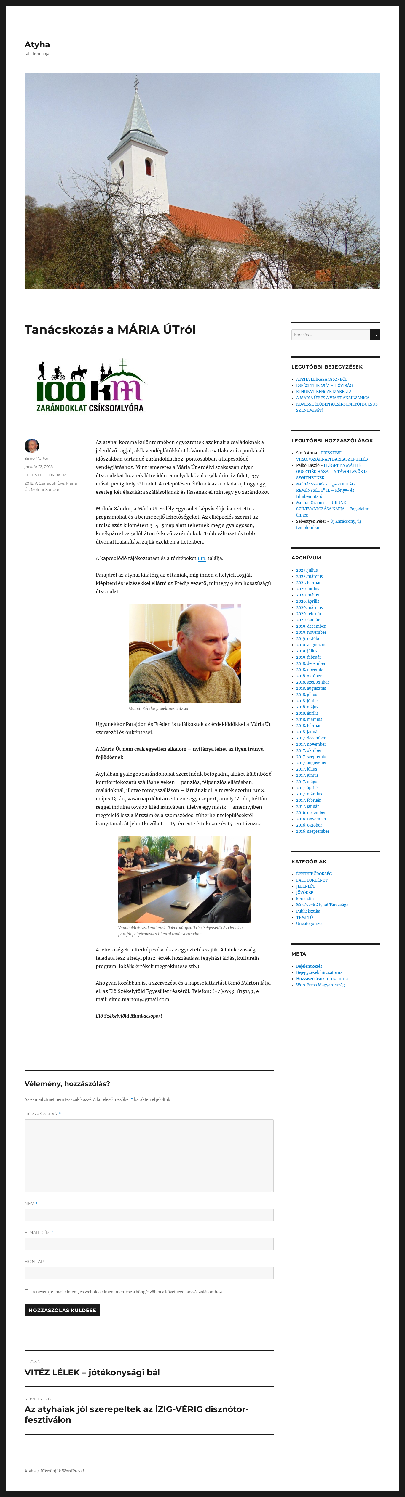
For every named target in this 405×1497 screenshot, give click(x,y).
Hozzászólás (43, 1114)
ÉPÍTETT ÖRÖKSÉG (314, 874)
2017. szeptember (312, 756)
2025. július (307, 570)
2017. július (306, 769)
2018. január (307, 731)
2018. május (307, 707)
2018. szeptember (312, 682)
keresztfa (305, 898)
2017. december (311, 738)
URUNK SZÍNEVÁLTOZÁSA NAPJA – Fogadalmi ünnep (332, 509)
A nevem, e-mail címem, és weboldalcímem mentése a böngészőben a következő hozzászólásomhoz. (128, 1292)
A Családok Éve (49, 483)
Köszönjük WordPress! (62, 1471)
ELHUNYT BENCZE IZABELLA (324, 391)
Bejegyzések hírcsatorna (319, 972)
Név (31, 1203)
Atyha (37, 44)
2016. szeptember (312, 831)
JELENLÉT (35, 474)
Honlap (34, 1261)
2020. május (307, 595)
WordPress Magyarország (320, 985)
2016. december (311, 812)
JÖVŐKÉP (56, 474)
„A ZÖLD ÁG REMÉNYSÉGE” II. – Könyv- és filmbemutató (325, 490)
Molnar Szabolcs (312, 502)
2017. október (309, 750)
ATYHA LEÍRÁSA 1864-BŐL (321, 379)
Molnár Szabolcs (312, 484)
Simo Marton (37, 458)
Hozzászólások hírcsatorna (322, 978)
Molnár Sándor (45, 489)
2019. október (309, 638)
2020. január (308, 620)
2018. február (308, 725)
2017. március (309, 794)
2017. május (307, 781)
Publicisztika (308, 911)
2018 (29, 483)
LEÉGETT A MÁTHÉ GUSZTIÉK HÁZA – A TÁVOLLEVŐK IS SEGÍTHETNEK (332, 471)
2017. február (308, 800)
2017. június (307, 775)
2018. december (311, 663)
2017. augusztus (311, 763)
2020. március (309, 607)
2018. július (306, 694)
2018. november (311, 669)
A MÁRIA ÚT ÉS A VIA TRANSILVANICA (332, 398)
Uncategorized (310, 923)
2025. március (309, 576)
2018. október (309, 675)
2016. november (311, 818)
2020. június (307, 588)
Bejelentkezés (309, 966)
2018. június (307, 700)
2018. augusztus (311, 688)
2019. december (311, 626)
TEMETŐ (304, 917)
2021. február (308, 582)
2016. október (309, 825)
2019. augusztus (311, 644)
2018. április (307, 713)
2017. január (307, 806)
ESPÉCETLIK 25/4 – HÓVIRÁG (324, 385)
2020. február (308, 613)
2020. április (307, 601)
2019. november (311, 632)
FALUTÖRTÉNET (312, 880)
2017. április (307, 787)
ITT (202, 558)
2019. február (308, 657)
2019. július (307, 651)
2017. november (311, 744)
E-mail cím (39, 1232)
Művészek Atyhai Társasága (322, 905)
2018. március (309, 719)
